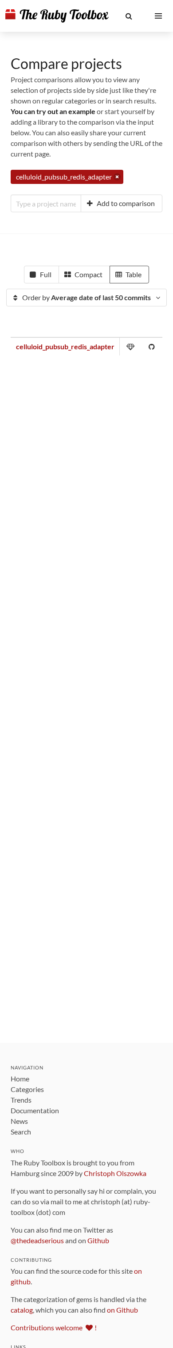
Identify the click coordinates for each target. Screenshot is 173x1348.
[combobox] (46, 203)
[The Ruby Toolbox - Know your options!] (57, 16)
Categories (27, 1089)
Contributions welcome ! (54, 1327)
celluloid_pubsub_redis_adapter (65, 346)
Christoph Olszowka (115, 1173)
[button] (129, 16)
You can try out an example (53, 111)
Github (98, 1240)
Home (20, 1078)
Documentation (35, 1110)
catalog (22, 1310)
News (19, 1121)
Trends (21, 1100)
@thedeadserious (37, 1240)
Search (21, 1131)
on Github (122, 1310)
